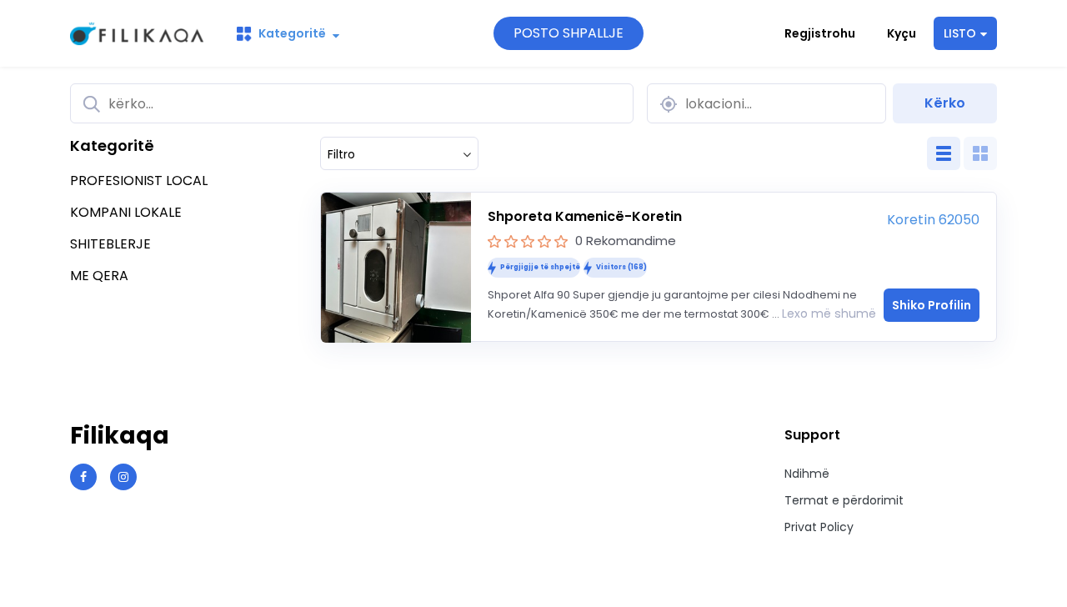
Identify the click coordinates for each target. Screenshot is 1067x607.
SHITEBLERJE (110, 243)
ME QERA (99, 275)
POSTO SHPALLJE (568, 33)
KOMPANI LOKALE (126, 212)
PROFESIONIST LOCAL (139, 180)
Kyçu (901, 33)
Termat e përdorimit (844, 500)
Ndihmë (806, 473)
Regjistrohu (819, 33)
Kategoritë (292, 33)
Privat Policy (819, 527)
